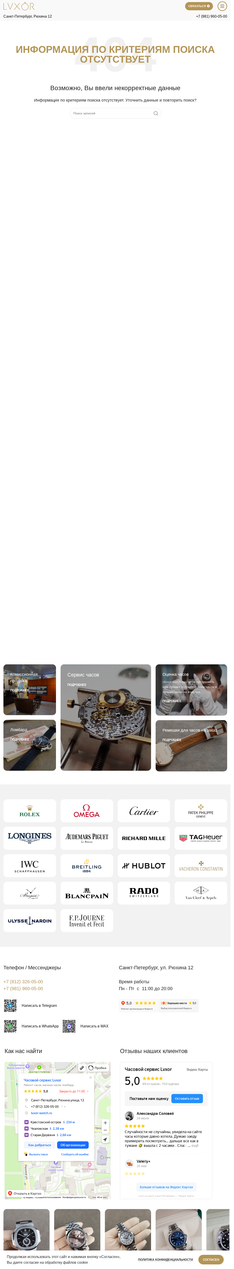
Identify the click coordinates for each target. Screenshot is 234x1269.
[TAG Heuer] (201, 838)
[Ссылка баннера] (29, 689)
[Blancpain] (87, 893)
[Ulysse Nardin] (29, 920)
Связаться (197, 6)
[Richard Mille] (144, 838)
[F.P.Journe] (87, 920)
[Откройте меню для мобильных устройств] (222, 6)
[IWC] (29, 865)
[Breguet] (29, 893)
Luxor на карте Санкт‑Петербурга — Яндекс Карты (166, 1196)
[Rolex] (29, 810)
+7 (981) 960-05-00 (211, 16)
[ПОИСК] (156, 113)
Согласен (211, 1259)
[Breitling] (87, 865)
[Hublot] (144, 865)
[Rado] (144, 893)
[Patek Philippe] (201, 810)
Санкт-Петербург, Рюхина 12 (27, 16)
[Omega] (87, 810)
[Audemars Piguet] (87, 838)
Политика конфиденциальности (166, 1259)
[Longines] (29, 838)
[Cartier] (144, 810)
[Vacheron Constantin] (201, 865)
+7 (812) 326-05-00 (23, 981)
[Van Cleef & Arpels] (201, 893)
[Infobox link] (30, 1006)
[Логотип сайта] (19, 6)
